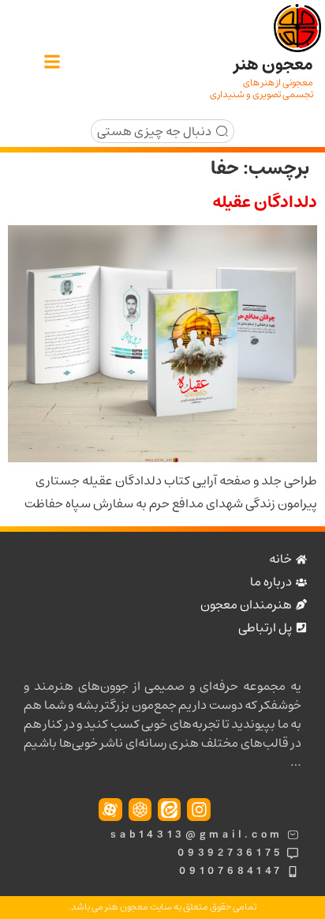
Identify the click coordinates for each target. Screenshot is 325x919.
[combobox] (162, 131)
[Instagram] (198, 809)
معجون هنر (273, 64)
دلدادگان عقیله (264, 202)
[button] (52, 62)
